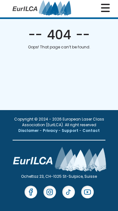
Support (70, 130)
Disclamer (29, 130)
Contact (91, 130)
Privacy (51, 130)
